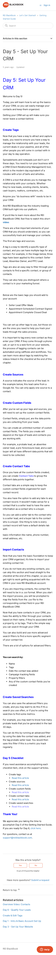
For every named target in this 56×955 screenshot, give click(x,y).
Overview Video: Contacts (16, 904)
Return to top (10, 890)
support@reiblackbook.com (17, 837)
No (36, 865)
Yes (20, 865)
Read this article (20, 778)
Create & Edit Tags (12, 915)
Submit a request (40, 880)
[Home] (13, 6)
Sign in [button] (47, 5)
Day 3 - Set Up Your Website (18, 926)
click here (35, 828)
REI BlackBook (9, 15)
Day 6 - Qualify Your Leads (17, 909)
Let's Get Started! (27, 15)
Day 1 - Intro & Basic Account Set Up (22, 921)
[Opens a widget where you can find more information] (45, 950)
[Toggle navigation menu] (41, 5)
